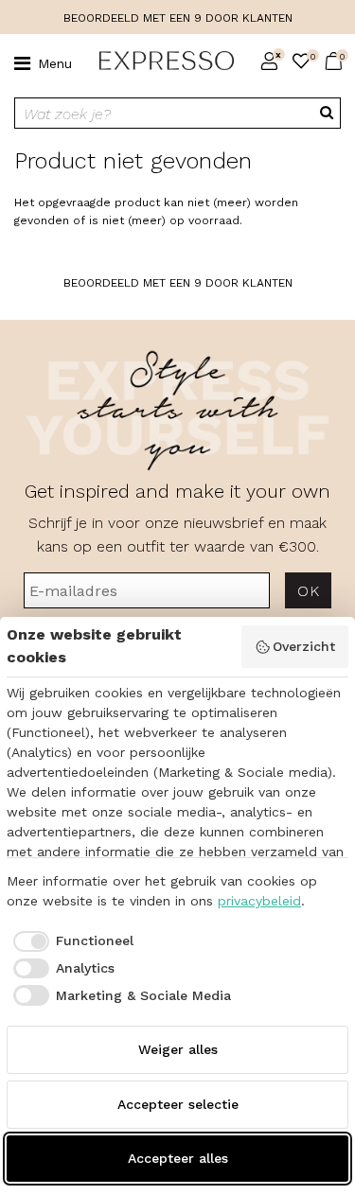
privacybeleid (259, 900)
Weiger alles (178, 1049)
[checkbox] (70, 941)
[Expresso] (159, 61)
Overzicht (304, 646)
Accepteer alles (178, 1158)
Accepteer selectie (178, 1104)
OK (308, 591)
